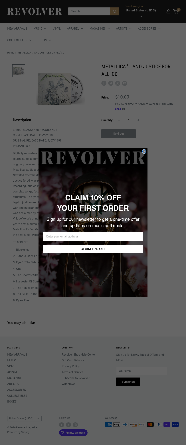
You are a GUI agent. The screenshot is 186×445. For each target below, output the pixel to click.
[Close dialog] (144, 151)
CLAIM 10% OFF (93, 249)
